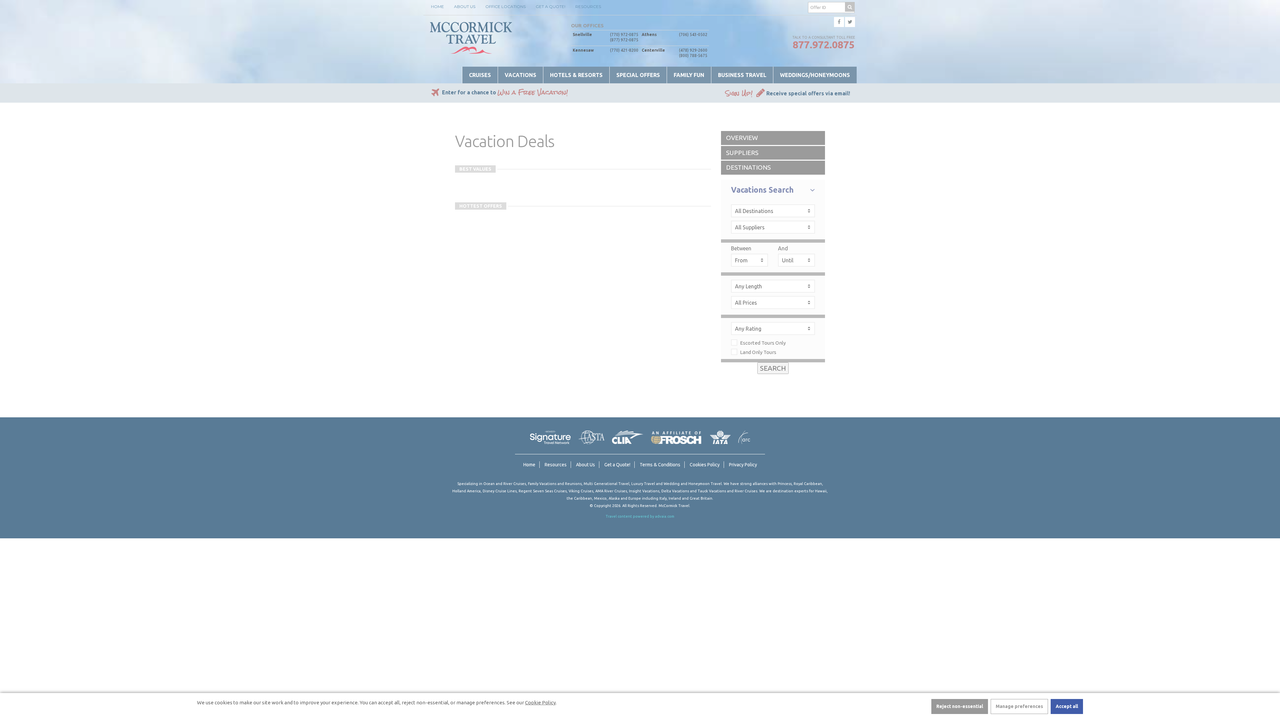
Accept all (1067, 706)
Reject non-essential (959, 706)
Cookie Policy (540, 702)
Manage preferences (1019, 706)
